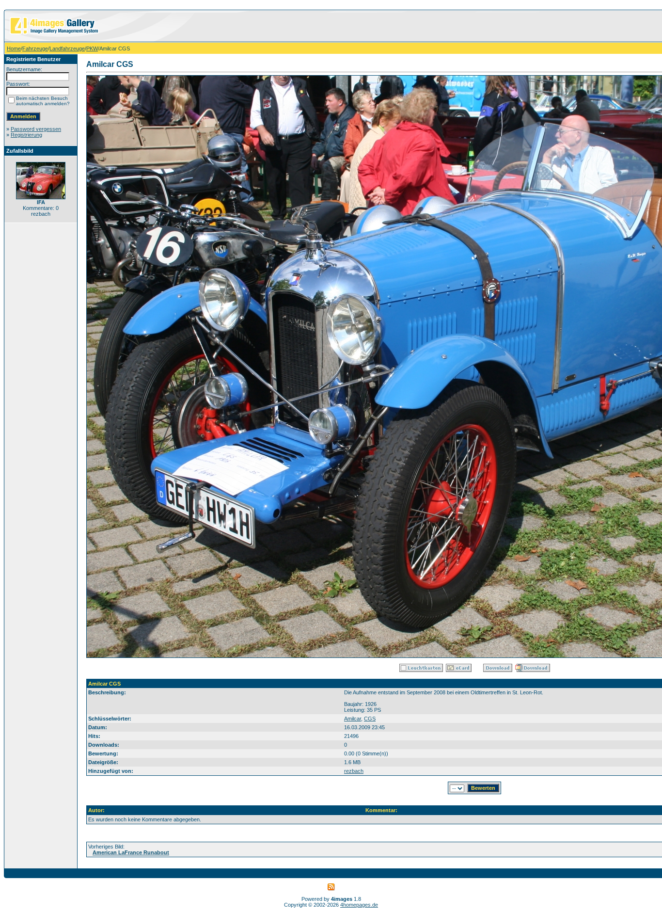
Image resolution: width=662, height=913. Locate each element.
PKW (92, 48)
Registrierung (26, 135)
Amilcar (352, 718)
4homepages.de (359, 905)
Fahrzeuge (35, 48)
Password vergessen (36, 129)
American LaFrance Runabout (131, 852)
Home (14, 48)
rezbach (353, 771)
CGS (370, 718)
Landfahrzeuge (67, 48)
